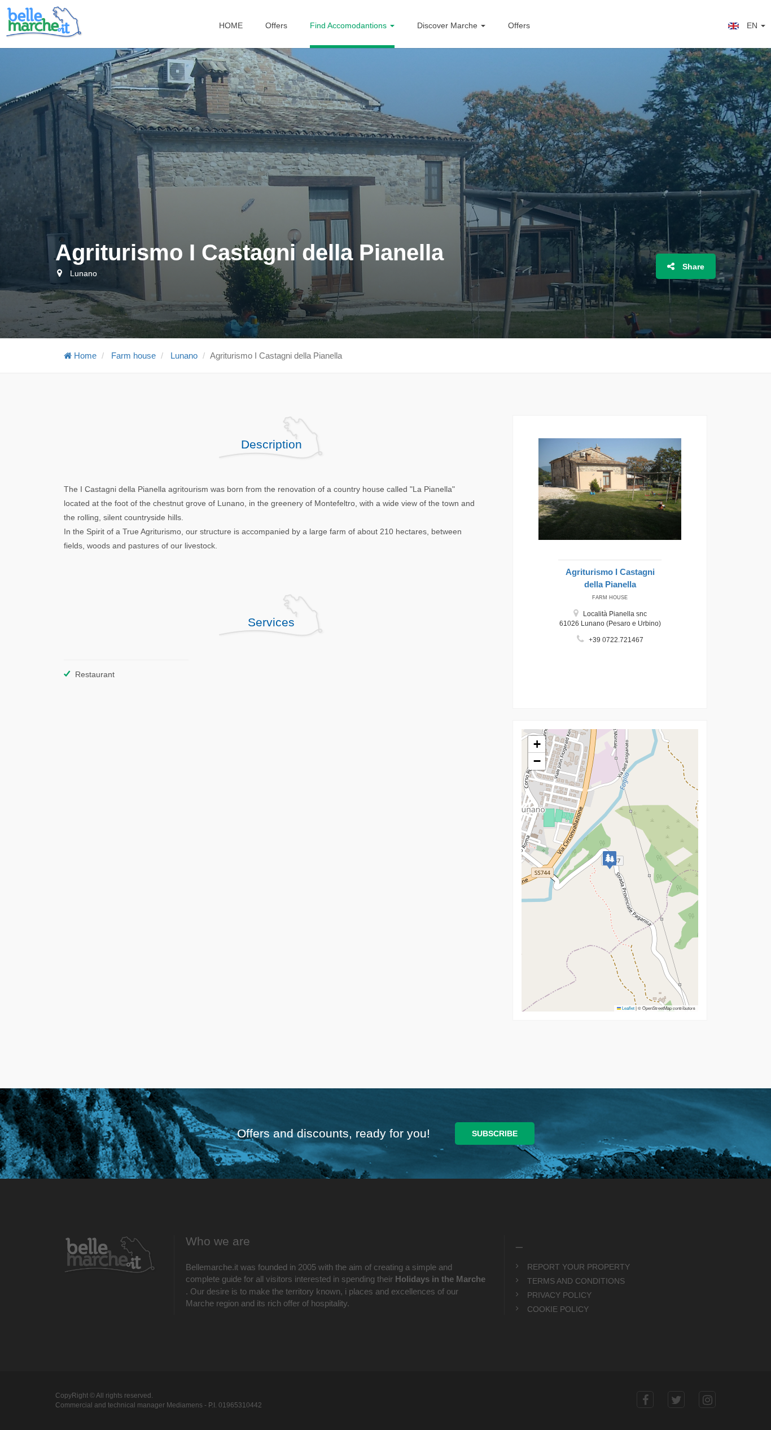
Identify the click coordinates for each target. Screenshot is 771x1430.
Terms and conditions (576, 1280)
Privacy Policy (559, 1295)
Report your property (578, 1266)
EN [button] (752, 25)
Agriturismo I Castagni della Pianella (610, 577)
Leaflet (627, 1008)
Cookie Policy (558, 1309)
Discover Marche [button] (448, 25)
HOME (231, 25)
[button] (610, 859)
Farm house (133, 355)
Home (84, 355)
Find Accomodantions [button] (349, 25)
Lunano (184, 355)
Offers (276, 25)
